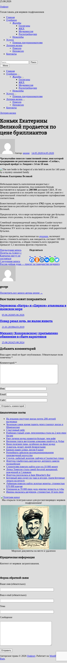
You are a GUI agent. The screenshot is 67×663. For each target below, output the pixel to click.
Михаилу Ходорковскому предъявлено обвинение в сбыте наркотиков (29, 334)
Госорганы (24, 25)
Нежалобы (18, 37)
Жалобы (16, 23)
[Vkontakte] (46, 257)
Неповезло (18, 51)
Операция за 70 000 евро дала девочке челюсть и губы (35, 489)
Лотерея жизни (14, 45)
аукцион (43, 236)
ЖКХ (21, 28)
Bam (2, 658)
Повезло (16, 48)
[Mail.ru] (41, 257)
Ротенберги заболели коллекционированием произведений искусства (30, 454)
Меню (5, 65)
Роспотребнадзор (28, 34)
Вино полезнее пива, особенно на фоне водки (30, 444)
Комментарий (8, 362)
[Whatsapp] (51, 257)
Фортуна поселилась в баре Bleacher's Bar (28, 475)
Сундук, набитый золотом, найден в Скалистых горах (35, 458)
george (26, 153)
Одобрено (11, 20)
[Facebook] (31, 257)
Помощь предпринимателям (27, 42)
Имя (2, 388)
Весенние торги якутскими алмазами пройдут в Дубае (35, 441)
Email (3, 394)
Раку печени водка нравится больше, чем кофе (31, 438)
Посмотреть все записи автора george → (21, 293)
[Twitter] (56, 257)
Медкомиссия (26, 31)
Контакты (11, 54)
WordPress (55, 656)
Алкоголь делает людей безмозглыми (26, 447)
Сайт (2, 400)
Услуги (10, 39)
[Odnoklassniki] (36, 257)
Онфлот (4, 6)
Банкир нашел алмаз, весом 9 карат (25, 449)
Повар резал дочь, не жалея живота (26, 321)
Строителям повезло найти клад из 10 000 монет (32, 466)
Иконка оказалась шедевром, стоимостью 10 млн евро (35, 492)
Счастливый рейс (15, 430)
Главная (10, 17)
